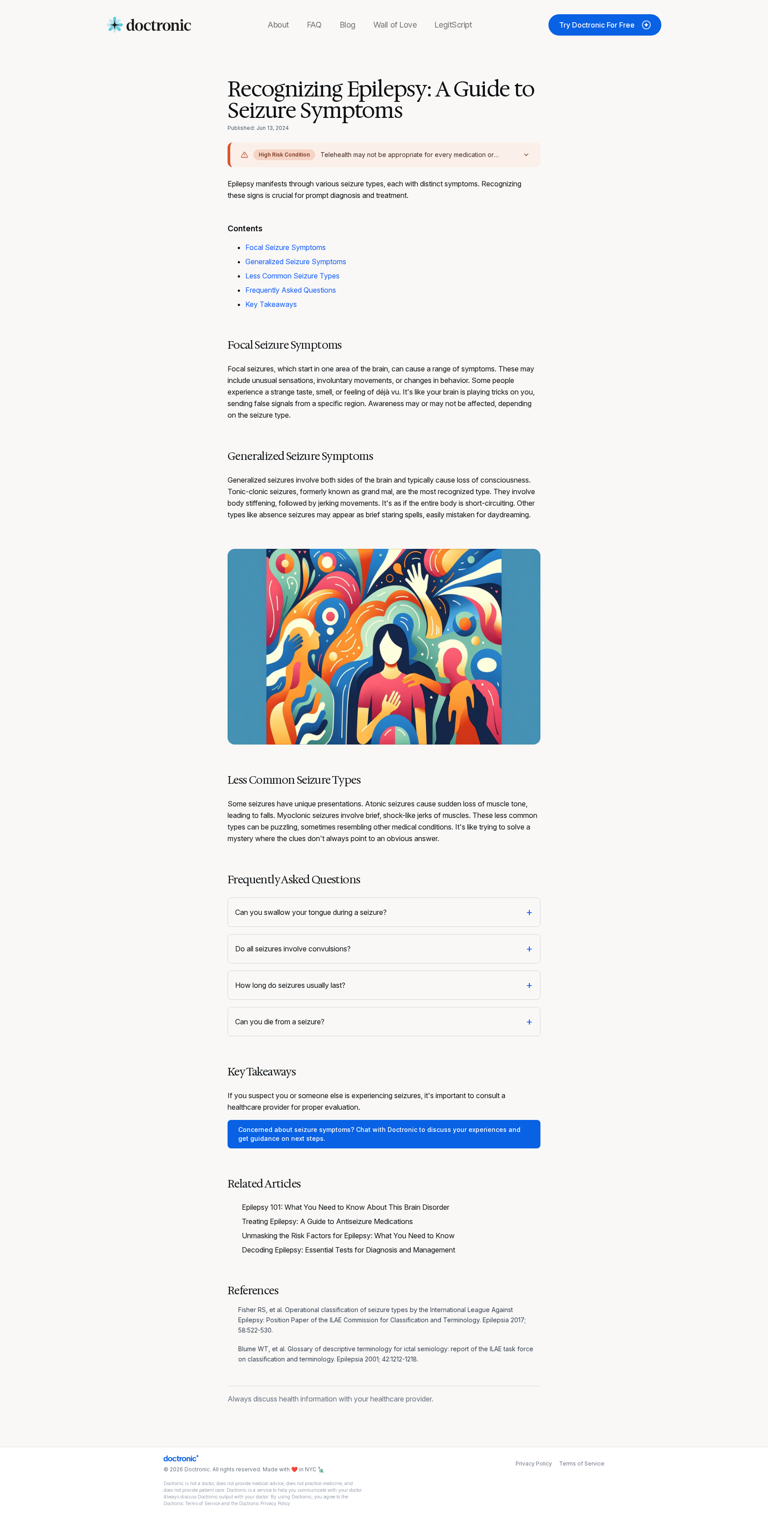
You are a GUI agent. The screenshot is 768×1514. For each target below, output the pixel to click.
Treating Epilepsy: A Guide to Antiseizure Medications (327, 1221)
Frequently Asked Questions (290, 290)
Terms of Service (581, 1463)
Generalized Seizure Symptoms (295, 261)
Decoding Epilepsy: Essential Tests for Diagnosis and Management (348, 1249)
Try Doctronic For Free (597, 24)
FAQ (314, 24)
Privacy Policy (534, 1463)
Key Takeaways (271, 304)
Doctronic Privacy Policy (264, 1503)
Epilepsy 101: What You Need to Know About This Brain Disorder (345, 1207)
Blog (348, 24)
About (278, 24)
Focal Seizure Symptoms (285, 247)
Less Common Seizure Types (292, 275)
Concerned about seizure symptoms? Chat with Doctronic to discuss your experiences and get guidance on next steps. (379, 1134)
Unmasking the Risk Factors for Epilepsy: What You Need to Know (348, 1235)
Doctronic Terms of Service (192, 1503)
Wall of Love (395, 24)
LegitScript (453, 24)
